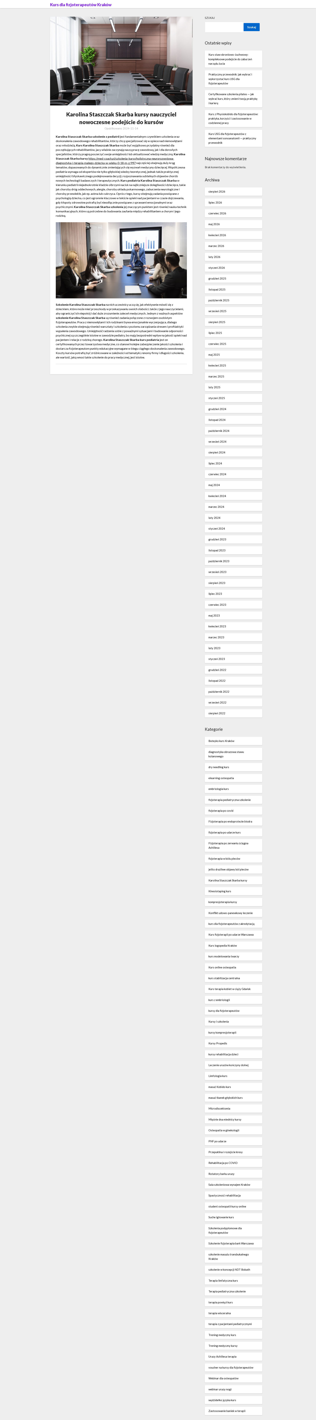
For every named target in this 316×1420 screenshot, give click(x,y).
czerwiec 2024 (217, 474)
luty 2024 (214, 517)
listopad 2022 (216, 680)
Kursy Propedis (217, 1043)
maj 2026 (214, 224)
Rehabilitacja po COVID (223, 1162)
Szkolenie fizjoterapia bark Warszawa (231, 1243)
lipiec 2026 (215, 202)
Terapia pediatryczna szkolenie (227, 1291)
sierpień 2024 (216, 452)
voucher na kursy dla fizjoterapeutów (230, 1367)
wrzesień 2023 (217, 572)
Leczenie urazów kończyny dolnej (228, 1065)
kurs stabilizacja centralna (224, 978)
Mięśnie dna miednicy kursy (224, 1119)
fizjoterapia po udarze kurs (224, 832)
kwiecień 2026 (217, 235)
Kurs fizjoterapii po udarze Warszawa (231, 934)
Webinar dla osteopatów (223, 1378)
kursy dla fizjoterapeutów (223, 1010)
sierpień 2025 (216, 322)
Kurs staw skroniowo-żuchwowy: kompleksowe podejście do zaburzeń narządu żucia (230, 59)
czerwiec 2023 (217, 604)
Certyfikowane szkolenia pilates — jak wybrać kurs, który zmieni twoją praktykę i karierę (232, 98)
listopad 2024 (216, 419)
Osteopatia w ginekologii (223, 1130)
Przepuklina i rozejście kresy (225, 1152)
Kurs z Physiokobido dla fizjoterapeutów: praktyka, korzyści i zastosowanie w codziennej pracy (233, 118)
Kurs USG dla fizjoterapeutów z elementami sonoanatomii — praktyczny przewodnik (232, 138)
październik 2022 (218, 691)
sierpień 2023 (216, 583)
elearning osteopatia (221, 778)
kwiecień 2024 (217, 496)
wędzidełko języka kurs (222, 1400)
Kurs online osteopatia (222, 967)
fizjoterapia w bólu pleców (224, 858)
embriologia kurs (218, 788)
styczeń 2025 (216, 398)
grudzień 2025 (217, 278)
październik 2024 (218, 430)
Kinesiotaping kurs (219, 891)
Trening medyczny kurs (222, 1335)
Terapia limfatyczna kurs (223, 1280)
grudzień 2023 (217, 539)
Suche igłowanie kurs (221, 1217)
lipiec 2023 (215, 593)
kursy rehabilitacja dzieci (223, 1054)
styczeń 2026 (216, 267)
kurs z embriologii (219, 1000)
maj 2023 (214, 615)
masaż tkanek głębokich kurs (225, 1097)
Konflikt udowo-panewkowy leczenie (230, 913)
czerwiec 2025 (217, 343)
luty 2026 (214, 256)
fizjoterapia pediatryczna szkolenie (229, 799)
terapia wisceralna (219, 1313)
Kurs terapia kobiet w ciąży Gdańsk (229, 989)
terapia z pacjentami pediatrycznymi (230, 1324)
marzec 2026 (216, 245)
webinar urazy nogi (220, 1389)
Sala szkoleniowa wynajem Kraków (229, 1184)
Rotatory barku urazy (221, 1173)
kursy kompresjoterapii (222, 1032)
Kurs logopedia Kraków (222, 945)
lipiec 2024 (215, 463)
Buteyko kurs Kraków (221, 740)
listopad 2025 (216, 289)
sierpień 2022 (216, 713)
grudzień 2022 (217, 669)
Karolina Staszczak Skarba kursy (227, 880)
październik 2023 (218, 561)
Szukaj (210, 17)
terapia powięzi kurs (220, 1302)
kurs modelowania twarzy (223, 956)
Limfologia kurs (217, 1075)
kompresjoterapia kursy (222, 902)
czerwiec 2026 (217, 213)
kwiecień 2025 (217, 365)
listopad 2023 (216, 550)
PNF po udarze (217, 1141)
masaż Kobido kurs (219, 1086)
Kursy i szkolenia (218, 1021)
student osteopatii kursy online (227, 1206)
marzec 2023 (216, 637)
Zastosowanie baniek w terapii (226, 1410)
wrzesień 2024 (217, 441)
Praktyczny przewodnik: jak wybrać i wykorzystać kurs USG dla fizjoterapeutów (230, 79)
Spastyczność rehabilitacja (224, 1195)
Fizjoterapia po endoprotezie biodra (230, 821)
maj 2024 (214, 485)
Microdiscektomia (219, 1108)
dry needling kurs (218, 767)
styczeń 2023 (216, 658)
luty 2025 (214, 387)
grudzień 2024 (217, 409)
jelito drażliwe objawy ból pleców (228, 869)
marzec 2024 (216, 506)
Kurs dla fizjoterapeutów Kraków (81, 4)
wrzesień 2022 (217, 702)
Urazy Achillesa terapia (222, 1356)
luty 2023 (214, 648)
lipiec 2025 (215, 332)
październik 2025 (218, 300)
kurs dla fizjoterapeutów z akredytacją (231, 923)
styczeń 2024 (216, 528)
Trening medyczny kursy (223, 1345)
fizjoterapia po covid (220, 810)
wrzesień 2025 (217, 311)
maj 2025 (214, 354)
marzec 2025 (216, 376)
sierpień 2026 (216, 191)
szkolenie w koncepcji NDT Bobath (229, 1269)
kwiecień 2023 (217, 626)
